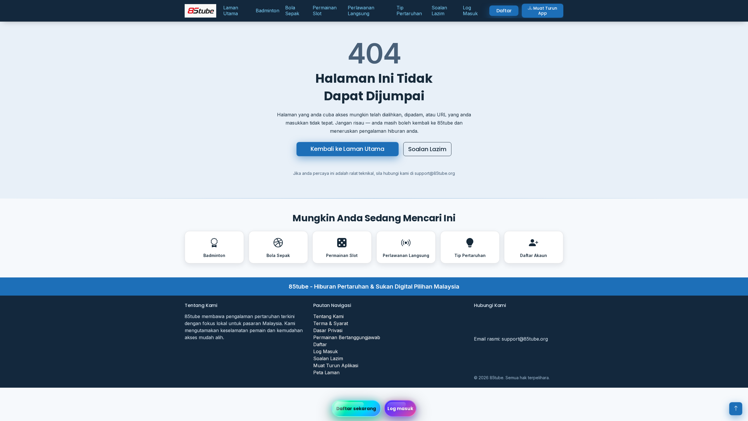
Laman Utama (230, 10)
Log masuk (400, 409)
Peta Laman (326, 372)
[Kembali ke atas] (735, 408)
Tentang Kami (328, 316)
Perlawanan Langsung (361, 10)
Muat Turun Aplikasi (335, 365)
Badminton (267, 10)
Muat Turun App (545, 10)
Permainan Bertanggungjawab (346, 337)
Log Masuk (470, 10)
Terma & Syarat (330, 323)
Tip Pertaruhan (409, 10)
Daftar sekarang (356, 409)
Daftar (503, 10)
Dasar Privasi (327, 330)
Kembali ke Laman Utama (348, 149)
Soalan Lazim (439, 10)
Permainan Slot (325, 10)
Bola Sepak (292, 10)
